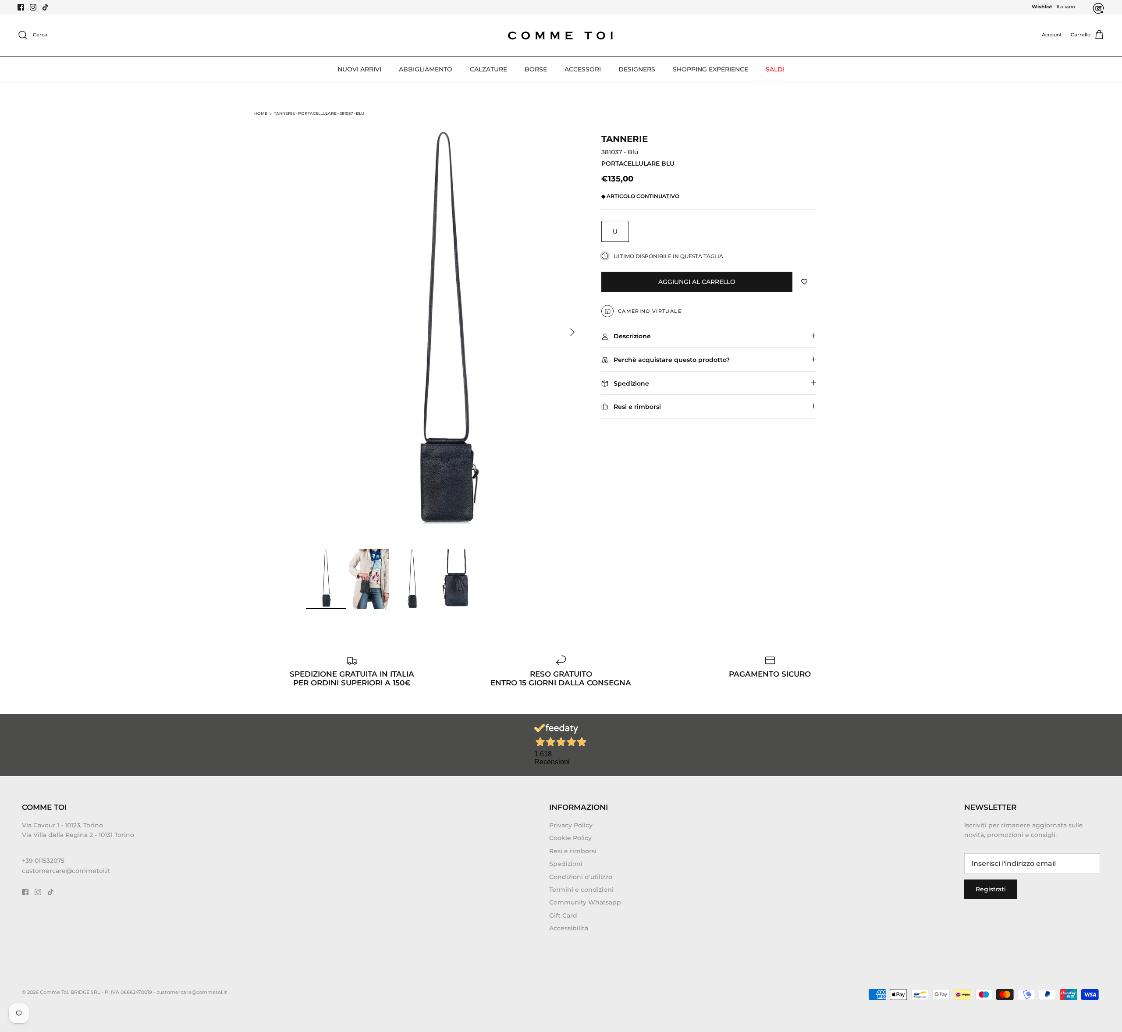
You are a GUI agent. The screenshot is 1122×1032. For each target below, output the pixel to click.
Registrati (991, 889)
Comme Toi (54, 992)
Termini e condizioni (581, 890)
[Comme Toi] (561, 35)
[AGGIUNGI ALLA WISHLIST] (804, 282)
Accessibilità (568, 928)
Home (260, 113)
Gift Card (563, 915)
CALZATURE (488, 69)
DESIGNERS (636, 69)
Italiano (1066, 7)
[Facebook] (21, 7)
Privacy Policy (571, 825)
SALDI (775, 69)
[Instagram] (33, 7)
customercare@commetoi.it (66, 871)
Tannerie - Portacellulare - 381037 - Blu (319, 113)
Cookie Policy (570, 838)
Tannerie (624, 139)
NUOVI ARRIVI (359, 69)
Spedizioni (565, 864)
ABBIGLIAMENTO (425, 69)
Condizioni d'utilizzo (580, 877)
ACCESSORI (583, 69)
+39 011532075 (43, 861)
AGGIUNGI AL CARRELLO (696, 282)
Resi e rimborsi (573, 851)
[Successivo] (572, 332)
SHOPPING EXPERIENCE (710, 69)
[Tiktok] (45, 7)
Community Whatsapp (585, 902)
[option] (444, 332)
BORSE (536, 69)
